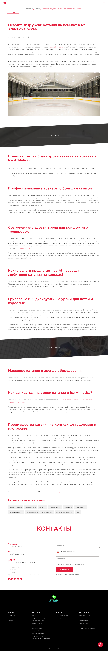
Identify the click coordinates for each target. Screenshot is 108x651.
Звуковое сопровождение (64, 512)
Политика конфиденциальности (87, 628)
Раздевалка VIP (80, 507)
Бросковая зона (30, 507)
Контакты (10, 620)
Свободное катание (16, 512)
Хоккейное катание (32, 512)
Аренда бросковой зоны (38, 620)
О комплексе (11, 615)
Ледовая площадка (16, 507)
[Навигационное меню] (104, 2)
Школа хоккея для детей (62, 615)
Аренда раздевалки (37, 628)
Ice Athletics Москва (56, 47)
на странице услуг (24, 248)
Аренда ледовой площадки (39, 618)
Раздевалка (68, 507)
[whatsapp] (15, 579)
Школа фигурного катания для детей (65, 618)
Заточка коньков (47, 512)
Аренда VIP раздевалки (38, 633)
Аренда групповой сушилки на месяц (41, 636)
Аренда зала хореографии (39, 626)
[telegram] (12, 579)
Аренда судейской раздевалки (40, 631)
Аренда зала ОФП (37, 623)
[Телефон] (9, 579)
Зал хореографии (55, 507)
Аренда (34, 615)
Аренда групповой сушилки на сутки (41, 638)
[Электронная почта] (18, 579)
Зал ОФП (42, 507)
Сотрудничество (83, 623)
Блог (9, 618)
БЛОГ (38, 9)
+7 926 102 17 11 (15, 546)
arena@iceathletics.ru (16, 554)
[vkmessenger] (21, 579)
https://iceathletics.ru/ (52, 492)
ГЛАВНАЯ (29, 9)
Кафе (78, 512)
